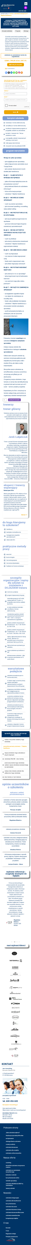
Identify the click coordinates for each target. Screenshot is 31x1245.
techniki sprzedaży (11, 1180)
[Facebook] (6, 73)
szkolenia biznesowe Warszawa (15, 1212)
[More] (22, 73)
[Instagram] (19, 73)
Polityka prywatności (12, 1236)
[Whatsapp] (14, 73)
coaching (8, 1162)
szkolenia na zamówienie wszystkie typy (13, 1171)
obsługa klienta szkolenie (13, 1141)
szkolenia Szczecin (11, 1206)
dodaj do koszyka (14, 399)
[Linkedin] (11, 73)
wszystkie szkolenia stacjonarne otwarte (15, 1166)
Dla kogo (26, 31)
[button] (26, 3)
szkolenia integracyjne (12, 1198)
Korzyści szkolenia (7, 31)
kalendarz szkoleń (11, 1175)
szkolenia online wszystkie (13, 1153)
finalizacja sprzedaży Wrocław (14, 1135)
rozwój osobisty (10, 1144)
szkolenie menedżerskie (13, 1215)
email (5, 96)
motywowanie (10, 1138)
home (11, 13)
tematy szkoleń (10, 1188)
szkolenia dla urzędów (12, 1150)
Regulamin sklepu (11, 1233)
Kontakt (8, 1228)
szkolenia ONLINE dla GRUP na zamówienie (14, 1184)
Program (18, 31)
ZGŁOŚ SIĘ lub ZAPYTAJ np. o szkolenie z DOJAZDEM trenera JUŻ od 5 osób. (15, 81)
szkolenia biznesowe (12, 1147)
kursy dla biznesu (11, 1203)
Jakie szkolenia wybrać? (13, 1132)
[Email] (16, 73)
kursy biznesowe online (12, 1177)
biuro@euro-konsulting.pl (10, 1104)
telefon (6, 90)
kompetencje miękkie (12, 1218)
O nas (7, 1230)
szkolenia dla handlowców (13, 1200)
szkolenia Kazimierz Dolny (13, 1209)
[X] (9, 73)
